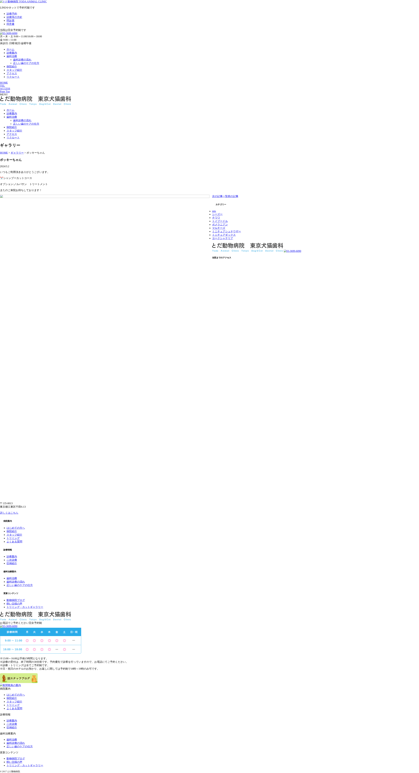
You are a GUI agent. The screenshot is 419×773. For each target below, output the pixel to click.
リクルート (13, 76)
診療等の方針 (14, 17)
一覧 (225, 196)
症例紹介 (12, 563)
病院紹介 (12, 66)
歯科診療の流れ (22, 59)
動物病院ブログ (16, 600)
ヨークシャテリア (222, 238)
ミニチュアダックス (224, 234)
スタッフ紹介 (14, 70)
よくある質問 (14, 541)
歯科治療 (12, 56)
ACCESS (5, 88)
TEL (2, 85)
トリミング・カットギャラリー (25, 607)
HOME (4, 82)
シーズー (217, 214)
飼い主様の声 (14, 603)
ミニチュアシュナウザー (226, 231)
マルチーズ (218, 228)
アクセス (12, 73)
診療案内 (12, 52)
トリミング (13, 538)
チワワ (216, 217)
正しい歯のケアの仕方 (26, 63)
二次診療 (12, 560)
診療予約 (12, 13)
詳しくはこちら (9, 512)
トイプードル (220, 221)
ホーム (10, 49)
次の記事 (217, 196)
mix (214, 211)
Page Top (5, 91)
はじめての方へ (16, 527)
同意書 (10, 24)
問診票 (10, 20)
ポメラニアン (220, 224)
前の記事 (233, 196)
